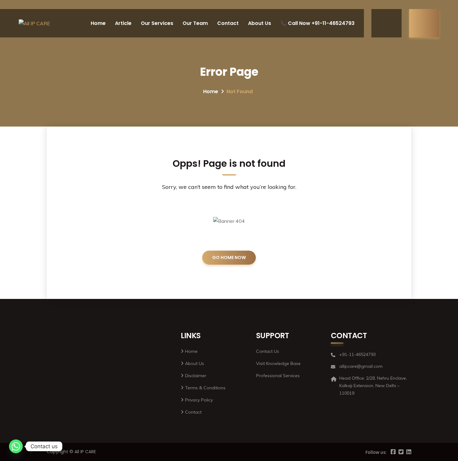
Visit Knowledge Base (278, 363)
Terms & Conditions (205, 388)
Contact (228, 23)
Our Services (157, 23)
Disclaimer (195, 375)
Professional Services (278, 375)
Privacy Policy (199, 400)
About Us (259, 23)
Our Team (195, 23)
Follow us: (376, 452)
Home (98, 23)
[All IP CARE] (34, 23)
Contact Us (267, 351)
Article (123, 23)
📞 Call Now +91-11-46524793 (317, 23)
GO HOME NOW (229, 257)
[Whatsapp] (16, 446)
